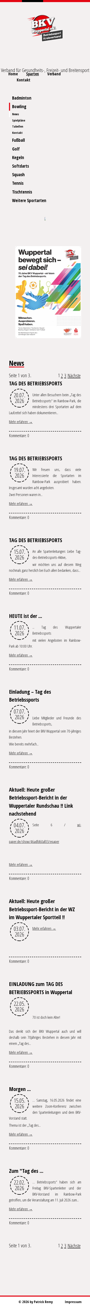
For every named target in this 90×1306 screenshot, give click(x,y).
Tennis (17, 183)
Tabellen (17, 126)
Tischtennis (22, 192)
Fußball (18, 140)
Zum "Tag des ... (26, 1170)
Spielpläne (18, 120)
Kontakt (23, 80)
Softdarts (20, 166)
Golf (16, 149)
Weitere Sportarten (29, 200)
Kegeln (18, 157)
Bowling (19, 106)
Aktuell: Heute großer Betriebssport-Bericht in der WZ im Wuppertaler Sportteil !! (42, 909)
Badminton (21, 98)
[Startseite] (45, 27)
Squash (18, 174)
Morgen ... (20, 1089)
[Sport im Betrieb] (45, 219)
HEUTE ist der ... (25, 616)
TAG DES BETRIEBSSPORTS (35, 383)
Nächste (74, 375)
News (15, 114)
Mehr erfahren (19, 421)
